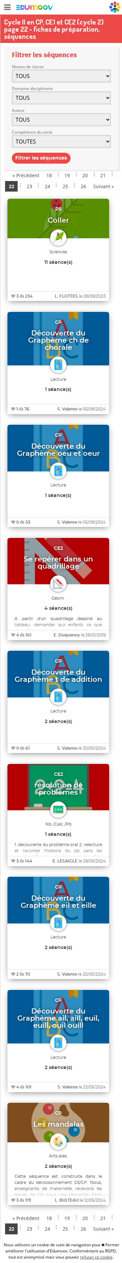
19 (67, 175)
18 (49, 175)
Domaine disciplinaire (32, 88)
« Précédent (26, 175)
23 (29, 186)
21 (103, 175)
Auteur (18, 110)
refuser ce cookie (96, 1257)
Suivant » (103, 186)
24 (47, 186)
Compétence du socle (32, 132)
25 (65, 186)
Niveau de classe (28, 66)
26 (83, 186)
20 (85, 175)
